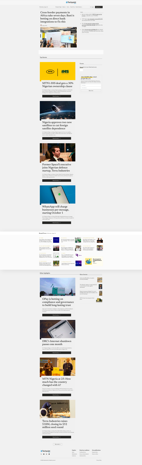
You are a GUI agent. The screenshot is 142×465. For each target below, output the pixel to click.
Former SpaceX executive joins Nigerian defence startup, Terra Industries (56, 167)
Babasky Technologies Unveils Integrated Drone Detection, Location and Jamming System (45, 264)
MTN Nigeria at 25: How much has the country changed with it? (56, 382)
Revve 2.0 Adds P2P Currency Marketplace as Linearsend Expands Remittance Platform (67, 256)
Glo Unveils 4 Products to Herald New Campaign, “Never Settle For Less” (67, 240)
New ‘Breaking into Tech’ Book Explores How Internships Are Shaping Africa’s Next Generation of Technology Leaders (45, 256)
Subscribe (98, 7)
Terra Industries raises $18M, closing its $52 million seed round (54, 424)
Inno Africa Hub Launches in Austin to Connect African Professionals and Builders (88, 248)
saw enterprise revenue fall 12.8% (95, 19)
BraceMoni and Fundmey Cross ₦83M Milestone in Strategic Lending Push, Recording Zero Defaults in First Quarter (89, 240)
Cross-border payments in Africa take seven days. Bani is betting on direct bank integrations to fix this (57, 17)
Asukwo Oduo (44, 25)
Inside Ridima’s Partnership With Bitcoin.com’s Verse (68, 264)
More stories (57, 444)
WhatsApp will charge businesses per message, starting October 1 (55, 209)
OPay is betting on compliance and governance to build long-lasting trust (58, 302)
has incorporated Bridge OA (91, 29)
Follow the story (56, 96)
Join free (91, 90)
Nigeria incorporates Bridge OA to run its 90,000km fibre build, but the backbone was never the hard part (88, 293)
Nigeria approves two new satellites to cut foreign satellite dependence (57, 125)
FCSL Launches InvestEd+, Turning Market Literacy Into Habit (45, 248)
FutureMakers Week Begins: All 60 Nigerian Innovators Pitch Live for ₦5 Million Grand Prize (45, 240)
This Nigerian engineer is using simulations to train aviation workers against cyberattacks (88, 286)
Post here (94, 263)
